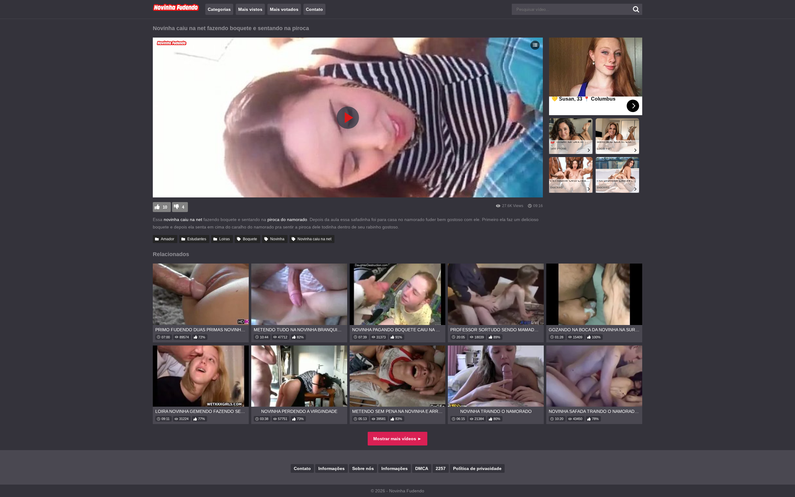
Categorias (219, 9)
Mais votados (284, 9)
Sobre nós (363, 468)
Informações (331, 468)
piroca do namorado (287, 219)
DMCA (421, 468)
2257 (441, 468)
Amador (167, 239)
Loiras (224, 239)
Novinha (277, 239)
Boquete (250, 239)
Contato (314, 9)
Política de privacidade (477, 468)
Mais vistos (250, 9)
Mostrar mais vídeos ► (397, 438)
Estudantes (196, 239)
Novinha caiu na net (314, 239)
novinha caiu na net (183, 219)
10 (165, 207)
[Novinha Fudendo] (176, 9)
